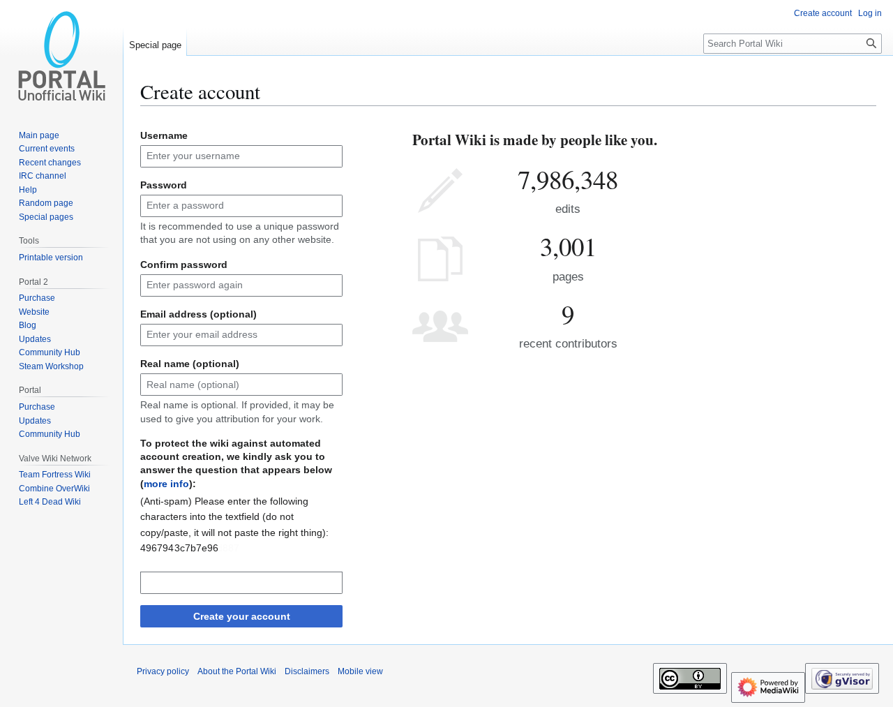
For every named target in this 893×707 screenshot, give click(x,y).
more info (166, 483)
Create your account (241, 616)
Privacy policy (163, 671)
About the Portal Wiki (236, 671)
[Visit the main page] (61, 56)
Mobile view (360, 671)
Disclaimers (307, 671)
